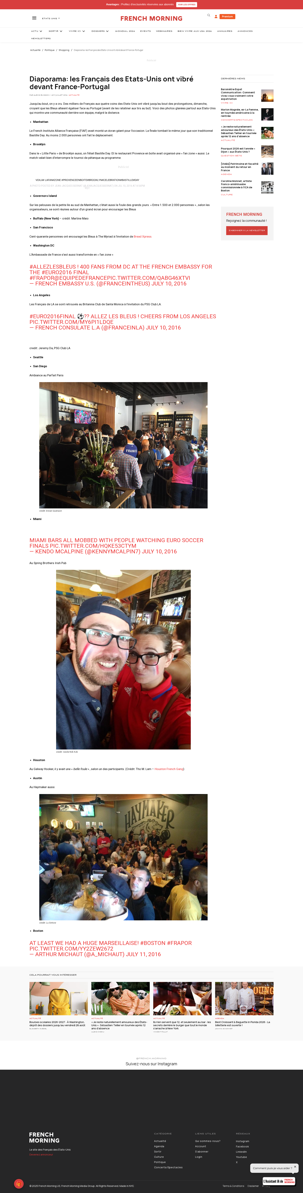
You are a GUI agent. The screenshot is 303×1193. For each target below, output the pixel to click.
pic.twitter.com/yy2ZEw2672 (71, 948)
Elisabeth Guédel (38, 1028)
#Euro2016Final (52, 316)
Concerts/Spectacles (237, 120)
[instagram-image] (25, 1095)
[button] (209, 15)
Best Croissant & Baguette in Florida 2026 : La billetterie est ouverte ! (242, 1023)
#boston (153, 943)
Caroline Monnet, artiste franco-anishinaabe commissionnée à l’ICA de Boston (236, 185)
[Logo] (89, 1137)
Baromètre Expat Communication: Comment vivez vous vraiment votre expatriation (238, 94)
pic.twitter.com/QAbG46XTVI (148, 278)
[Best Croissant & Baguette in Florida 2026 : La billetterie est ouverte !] (244, 998)
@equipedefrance (80, 278)
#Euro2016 (57, 272)
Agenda (226, 174)
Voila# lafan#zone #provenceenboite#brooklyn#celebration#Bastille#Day (87, 180)
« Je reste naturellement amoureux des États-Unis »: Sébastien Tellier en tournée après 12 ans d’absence (238, 131)
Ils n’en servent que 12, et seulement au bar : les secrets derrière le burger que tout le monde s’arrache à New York (182, 1025)
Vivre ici (227, 103)
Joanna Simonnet (224, 1028)
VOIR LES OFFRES (186, 5)
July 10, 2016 (169, 283)
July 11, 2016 (143, 954)
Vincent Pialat (160, 1032)
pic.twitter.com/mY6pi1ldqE (71, 322)
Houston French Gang (169, 769)
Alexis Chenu (97, 1032)
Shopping (64, 50)
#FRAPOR (41, 278)
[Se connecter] (216, 16)
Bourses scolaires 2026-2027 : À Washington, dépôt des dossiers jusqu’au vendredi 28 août (57, 1023)
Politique (50, 50)
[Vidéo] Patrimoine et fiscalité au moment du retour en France (239, 167)
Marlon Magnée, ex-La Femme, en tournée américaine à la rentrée (240, 113)
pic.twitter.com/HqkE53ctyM (93, 545)
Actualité (35, 50)
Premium (227, 16)
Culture (227, 195)
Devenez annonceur (41, 1154)
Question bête (231, 156)
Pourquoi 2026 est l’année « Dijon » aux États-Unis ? (238, 150)
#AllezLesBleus (52, 266)
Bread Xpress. (143, 236)
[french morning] (151, 18)
